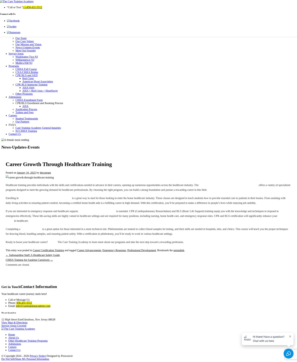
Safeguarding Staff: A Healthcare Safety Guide (33, 255)
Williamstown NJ (24, 59)
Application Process (26, 109)
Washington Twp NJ (26, 56)
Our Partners (22, 121)
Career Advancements (89, 250)
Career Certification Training (48, 250)
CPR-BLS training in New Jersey (97, 211)
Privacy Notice (38, 355)
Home (11, 334)
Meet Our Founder (25, 50)
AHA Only (28, 87)
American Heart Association (37, 81)
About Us (13, 337)
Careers (13, 115)
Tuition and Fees (24, 112)
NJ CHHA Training (26, 130)
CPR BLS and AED (26, 75)
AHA (25, 106)
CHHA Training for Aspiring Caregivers (29, 259)
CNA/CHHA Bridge (26, 72)
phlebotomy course (31, 229)
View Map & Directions (14, 322)
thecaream (45, 172)
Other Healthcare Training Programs (28, 340)
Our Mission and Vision (28, 44)
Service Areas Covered (13, 325)
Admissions (15, 96)
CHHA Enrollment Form (29, 100)
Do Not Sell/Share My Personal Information (25, 359)
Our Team (20, 38)
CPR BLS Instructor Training (31, 84)
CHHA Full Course (26, 69)
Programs (14, 66)
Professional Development (141, 250)
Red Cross (28, 78)
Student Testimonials (26, 118)
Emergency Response (114, 250)
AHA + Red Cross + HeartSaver (40, 90)
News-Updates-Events (27, 47)
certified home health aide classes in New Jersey (45, 198)
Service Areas (16, 53)
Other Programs (24, 93)
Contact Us (15, 134)
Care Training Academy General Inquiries (38, 127)
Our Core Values (24, 41)
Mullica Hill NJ (23, 62)
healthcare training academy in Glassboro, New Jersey (228, 185)
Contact (52, 242)
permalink (178, 250)
